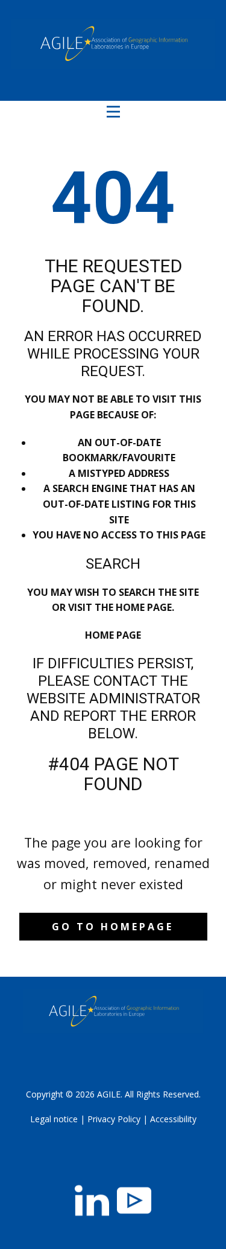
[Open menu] (113, 112)
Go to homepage (113, 926)
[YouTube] (134, 1200)
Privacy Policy (113, 1119)
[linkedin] (92, 1200)
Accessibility (173, 1119)
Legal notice (54, 1119)
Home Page (113, 635)
